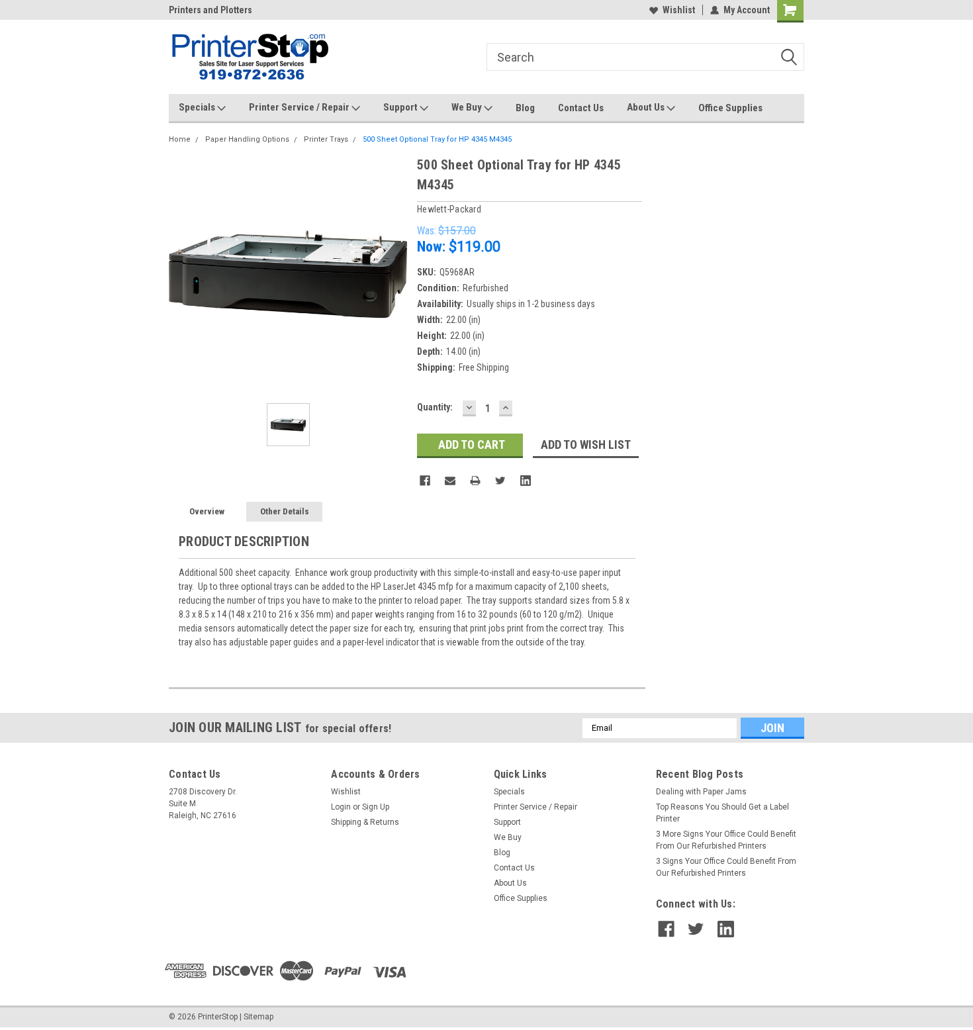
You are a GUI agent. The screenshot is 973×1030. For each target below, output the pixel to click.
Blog (525, 108)
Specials (198, 107)
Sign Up (375, 807)
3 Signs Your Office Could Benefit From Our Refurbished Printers (726, 867)
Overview (206, 511)
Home (180, 139)
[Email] (450, 480)
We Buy (467, 107)
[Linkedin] (525, 480)
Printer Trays (326, 139)
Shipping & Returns (365, 822)
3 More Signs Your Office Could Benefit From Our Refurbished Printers (726, 840)
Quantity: (435, 407)
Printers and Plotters (210, 10)
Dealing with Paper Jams (701, 791)
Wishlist (679, 10)
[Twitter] (500, 480)
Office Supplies (730, 108)
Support (401, 107)
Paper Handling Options (247, 139)
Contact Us (581, 108)
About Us (647, 107)
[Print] (475, 480)
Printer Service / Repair (300, 107)
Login (341, 807)
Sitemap (258, 1016)
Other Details (284, 511)
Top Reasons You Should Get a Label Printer (722, 812)
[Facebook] (425, 480)
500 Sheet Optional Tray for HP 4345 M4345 (437, 139)
